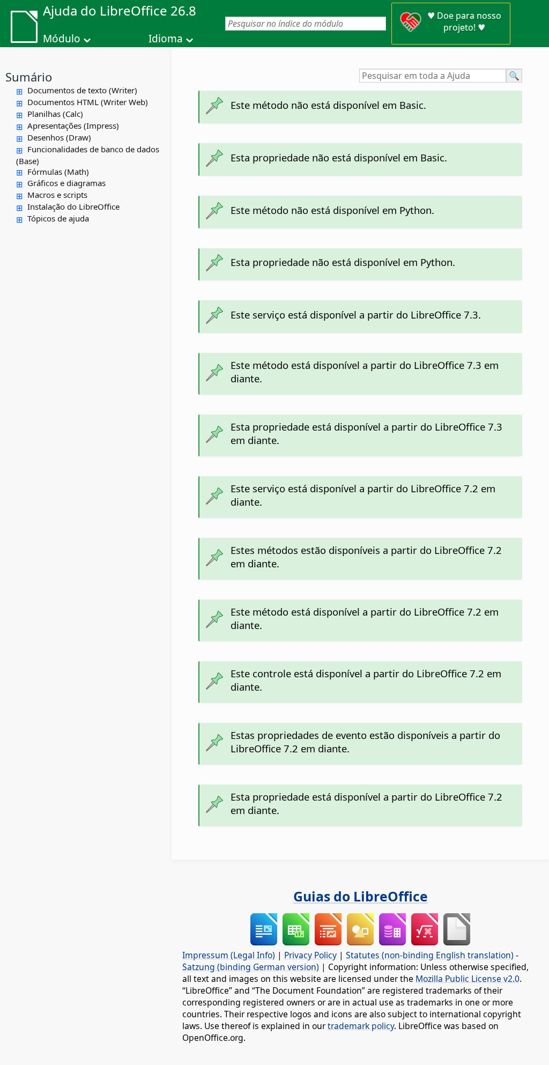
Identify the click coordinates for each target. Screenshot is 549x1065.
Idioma (166, 39)
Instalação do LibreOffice (73, 206)
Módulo (61, 39)
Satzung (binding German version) (250, 967)
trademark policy (361, 1026)
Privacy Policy (310, 955)
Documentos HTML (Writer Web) (87, 102)
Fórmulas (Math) (58, 171)
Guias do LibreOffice (360, 896)
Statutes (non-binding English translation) (430, 955)
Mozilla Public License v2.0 (468, 979)
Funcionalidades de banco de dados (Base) (87, 155)
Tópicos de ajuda (58, 218)
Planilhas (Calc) (55, 113)
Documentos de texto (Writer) (82, 90)
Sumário (28, 77)
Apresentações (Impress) (73, 125)
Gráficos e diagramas (66, 183)
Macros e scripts (57, 194)
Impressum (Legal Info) (228, 955)
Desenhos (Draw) (59, 137)
